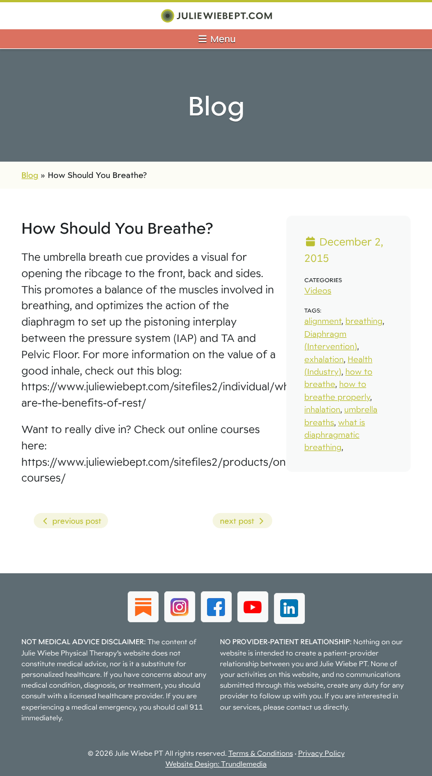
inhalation (322, 409)
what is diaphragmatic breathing (334, 434)
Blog (29, 175)
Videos (317, 290)
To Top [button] (402, 763)
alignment (322, 320)
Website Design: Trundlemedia (216, 764)
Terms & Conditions (260, 753)
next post (234, 522)
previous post (67, 522)
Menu (222, 38)
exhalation (324, 359)
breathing (363, 320)
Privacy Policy (321, 753)
